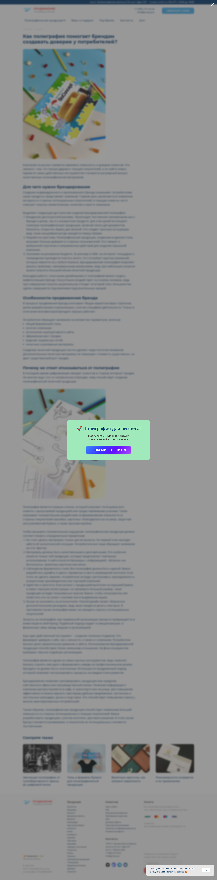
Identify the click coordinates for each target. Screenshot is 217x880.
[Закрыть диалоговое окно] (212, 4)
